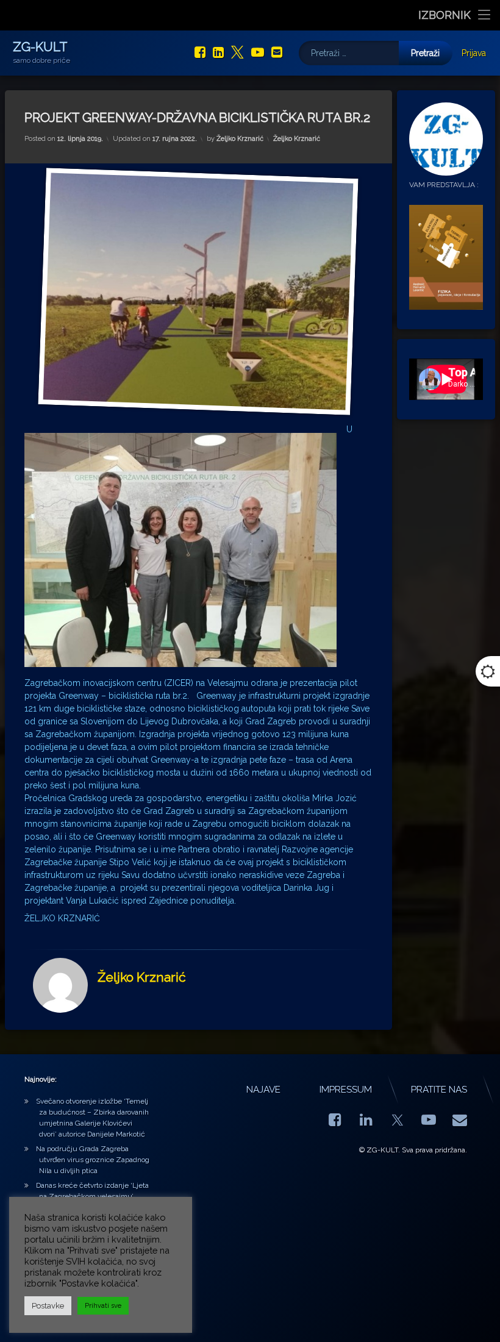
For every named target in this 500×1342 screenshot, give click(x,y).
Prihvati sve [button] (103, 1306)
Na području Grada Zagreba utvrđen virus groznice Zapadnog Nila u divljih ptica (92, 1159)
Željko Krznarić (239, 139)
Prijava (474, 53)
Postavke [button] (48, 1305)
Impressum (346, 1089)
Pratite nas (439, 1089)
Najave (263, 1089)
